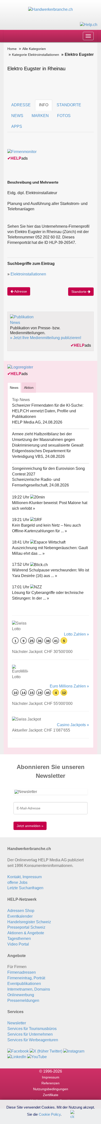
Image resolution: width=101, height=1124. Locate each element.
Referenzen (50, 1083)
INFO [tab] (43, 105)
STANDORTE (69, 105)
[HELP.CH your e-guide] (88, 24)
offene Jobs (17, 882)
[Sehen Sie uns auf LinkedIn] (16, 1056)
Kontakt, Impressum (24, 877)
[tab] (14, 387)
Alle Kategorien (34, 49)
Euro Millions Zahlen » (69, 686)
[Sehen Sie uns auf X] (46, 1051)
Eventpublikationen (24, 984)
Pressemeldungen (23, 1000)
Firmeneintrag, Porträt (26, 978)
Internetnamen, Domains (28, 989)
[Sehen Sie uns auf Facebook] (18, 1051)
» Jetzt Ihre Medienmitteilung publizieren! (45, 338)
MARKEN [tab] (40, 116)
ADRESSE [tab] (21, 105)
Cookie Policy (50, 1114)
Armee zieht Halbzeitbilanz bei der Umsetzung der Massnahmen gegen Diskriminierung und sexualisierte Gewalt (47, 439)
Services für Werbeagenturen (32, 1040)
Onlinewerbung (20, 995)
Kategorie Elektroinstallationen (35, 55)
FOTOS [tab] (64, 116)
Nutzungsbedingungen (50, 1089)
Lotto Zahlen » (76, 634)
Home (12, 49)
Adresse (20, 291)
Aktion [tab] (29, 388)
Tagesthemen (19, 938)
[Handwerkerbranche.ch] (50, 9)
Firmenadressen (21, 972)
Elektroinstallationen (28, 274)
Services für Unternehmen (30, 1034)
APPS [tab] (16, 126)
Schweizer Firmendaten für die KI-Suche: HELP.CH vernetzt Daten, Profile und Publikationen (47, 411)
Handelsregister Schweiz (29, 922)
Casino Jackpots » (73, 725)
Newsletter (16, 1023)
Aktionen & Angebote (25, 933)
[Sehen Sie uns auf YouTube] (37, 1056)
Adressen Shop (20, 911)
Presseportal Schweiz (26, 927)
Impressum (50, 1077)
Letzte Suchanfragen (25, 888)
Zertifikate (50, 1095)
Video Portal (18, 944)
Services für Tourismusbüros (32, 1029)
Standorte (79, 292)
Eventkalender (20, 916)
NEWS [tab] (17, 116)
